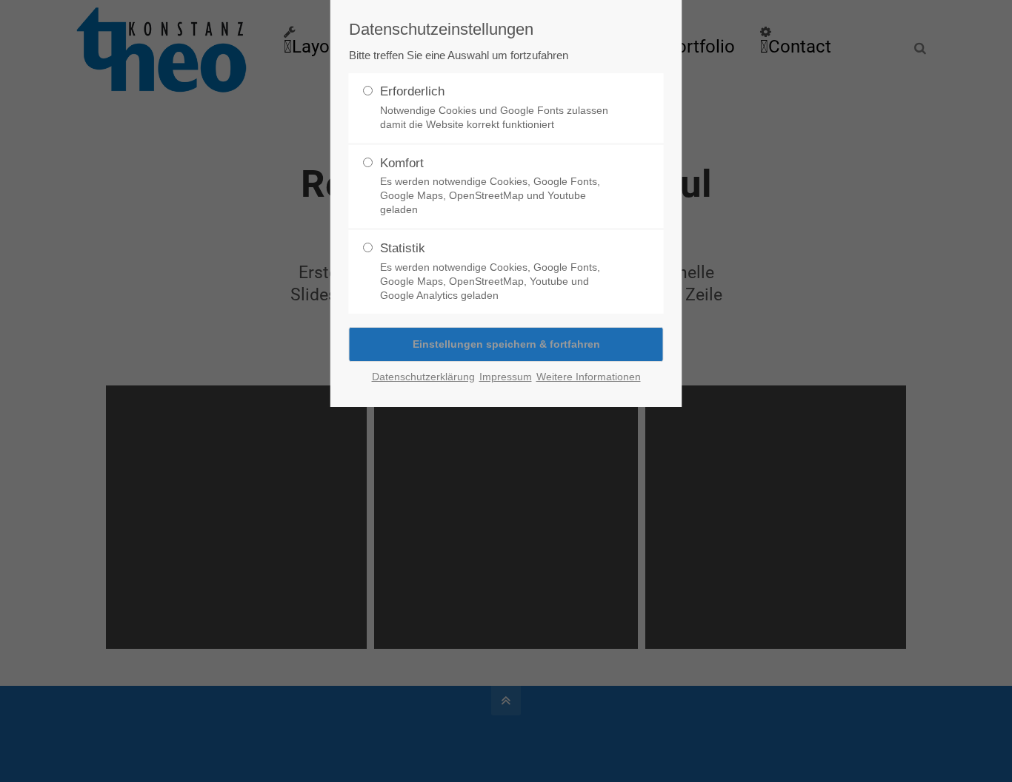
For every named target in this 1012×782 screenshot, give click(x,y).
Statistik (490, 271)
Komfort (490, 186)
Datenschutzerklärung (423, 376)
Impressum (505, 376)
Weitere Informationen (588, 376)
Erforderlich (494, 107)
